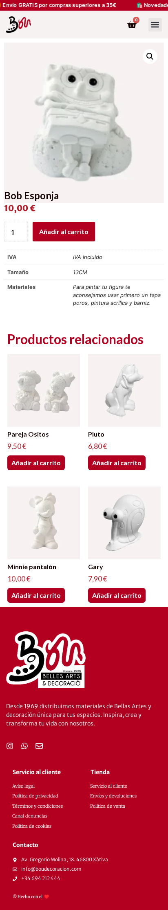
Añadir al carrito (63, 231)
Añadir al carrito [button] (36, 462)
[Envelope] (39, 746)
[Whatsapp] (24, 746)
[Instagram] (9, 746)
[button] (155, 25)
